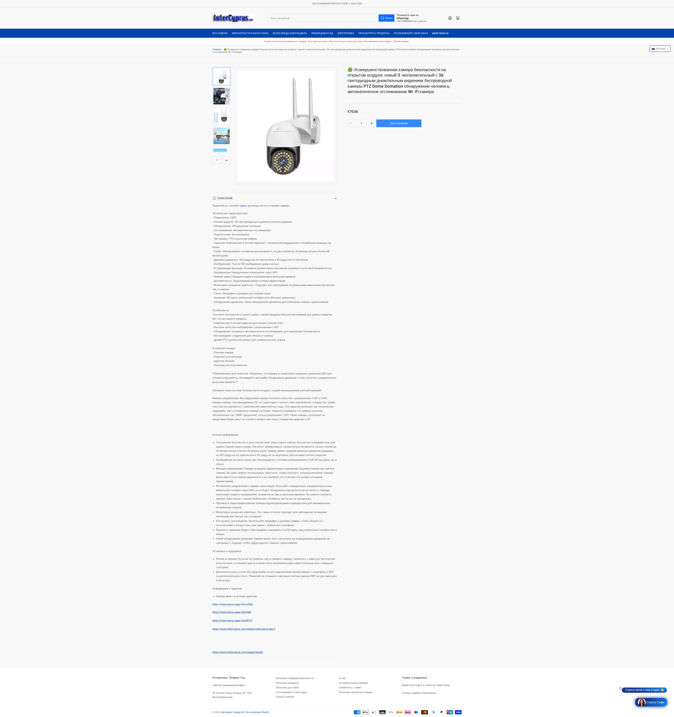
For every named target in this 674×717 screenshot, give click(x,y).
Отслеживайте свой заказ (411, 33)
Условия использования (353, 683)
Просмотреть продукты (373, 33)
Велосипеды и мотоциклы (290, 33)
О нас (342, 678)
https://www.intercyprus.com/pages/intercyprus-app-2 (243, 629)
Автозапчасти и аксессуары (250, 33)
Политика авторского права (355, 692)
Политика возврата (287, 683)
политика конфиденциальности (294, 678)
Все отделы (220, 33)
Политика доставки (287, 687)
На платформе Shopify (257, 712)
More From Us (440, 33)
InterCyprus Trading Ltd (232, 712)
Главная (216, 49)
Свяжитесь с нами (350, 687)
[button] (660, 48)
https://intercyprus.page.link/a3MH (232, 604)
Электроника (345, 33)
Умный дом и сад (322, 33)
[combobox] (331, 18)
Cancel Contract (285, 696)
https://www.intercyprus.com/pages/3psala (237, 652)
